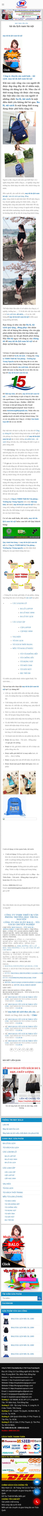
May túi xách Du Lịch (11, 1129)
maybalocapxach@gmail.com (20, 1397)
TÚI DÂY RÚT (9, 1217)
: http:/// (20, 977)
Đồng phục (9, 929)
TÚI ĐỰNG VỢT (10, 1210)
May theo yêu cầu (21, 23)
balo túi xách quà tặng (16, 196)
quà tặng (12, 327)
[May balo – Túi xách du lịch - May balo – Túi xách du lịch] (21, 4)
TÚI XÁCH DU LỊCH (11, 1148)
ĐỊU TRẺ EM (9, 1220)
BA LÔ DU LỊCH (9, 1143)
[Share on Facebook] (15, 1050)
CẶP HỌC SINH (10, 1178)
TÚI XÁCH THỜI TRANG (13, 1192)
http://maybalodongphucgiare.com (21, 1380)
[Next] (41, 1090)
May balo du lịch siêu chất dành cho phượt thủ (21, 1133)
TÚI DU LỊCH (8, 1188)
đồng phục (22, 327)
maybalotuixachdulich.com (23, 1377)
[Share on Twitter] (19, 1050)
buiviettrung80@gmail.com (17, 410)
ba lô (18, 99)
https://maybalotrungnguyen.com (22, 1383)
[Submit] (39, 1298)
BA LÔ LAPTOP (10, 1156)
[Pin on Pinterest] (27, 1050)
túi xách (26, 99)
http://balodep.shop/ (25, 985)
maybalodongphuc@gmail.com (21, 966)
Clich (19, 1008)
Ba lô (28, 325)
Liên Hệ (6, 1125)
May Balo (17, 927)
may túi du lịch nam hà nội (12, 36)
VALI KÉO (7, 1184)
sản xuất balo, (11, 314)
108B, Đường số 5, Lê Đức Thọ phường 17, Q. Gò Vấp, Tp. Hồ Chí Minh (21, 948)
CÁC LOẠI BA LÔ (10, 1152)
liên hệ (10, 338)
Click (19, 1001)
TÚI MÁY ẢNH (10, 1214)
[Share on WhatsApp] (11, 1050)
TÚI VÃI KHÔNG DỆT (12, 1204)
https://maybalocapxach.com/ (21, 1388)
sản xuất (29, 598)
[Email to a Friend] (23, 1050)
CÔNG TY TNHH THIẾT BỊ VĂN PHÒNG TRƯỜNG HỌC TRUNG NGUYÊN (21, 917)
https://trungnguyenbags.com (21, 1386)
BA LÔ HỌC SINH (11, 1159)
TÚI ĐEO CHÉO (10, 1201)
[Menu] (3, 4)
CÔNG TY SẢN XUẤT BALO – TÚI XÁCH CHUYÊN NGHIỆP (21, 923)
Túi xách (28, 927)
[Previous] (2, 1090)
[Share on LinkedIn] (31, 1050)
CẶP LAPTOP (9, 1175)
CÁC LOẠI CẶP (9, 1168)
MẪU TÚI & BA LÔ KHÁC (13, 1197)
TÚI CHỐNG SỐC (11, 1207)
